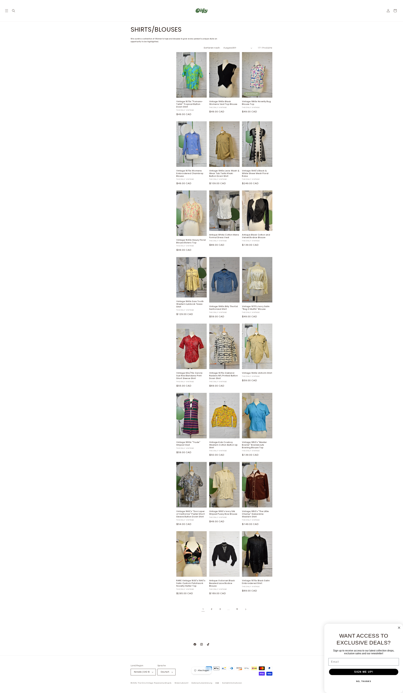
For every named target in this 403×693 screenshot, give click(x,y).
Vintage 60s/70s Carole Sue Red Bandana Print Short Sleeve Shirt (189, 376)
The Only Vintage (145, 683)
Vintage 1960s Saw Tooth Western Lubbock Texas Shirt (190, 304)
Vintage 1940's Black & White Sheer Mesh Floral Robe (255, 174)
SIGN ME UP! (363, 671)
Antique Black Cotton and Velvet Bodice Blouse (256, 236)
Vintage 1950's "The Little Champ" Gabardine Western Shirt (255, 514)
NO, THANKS (363, 681)
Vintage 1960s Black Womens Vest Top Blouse (223, 103)
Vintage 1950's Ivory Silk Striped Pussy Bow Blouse (223, 512)
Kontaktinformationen (232, 683)
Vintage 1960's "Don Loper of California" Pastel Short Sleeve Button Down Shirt (190, 514)
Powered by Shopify (163, 683)
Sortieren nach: (212, 48)
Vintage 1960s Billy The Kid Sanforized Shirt (223, 308)
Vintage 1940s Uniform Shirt (257, 373)
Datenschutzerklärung (201, 683)
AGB (217, 683)
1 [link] (203, 609)
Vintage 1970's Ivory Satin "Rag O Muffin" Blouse (256, 308)
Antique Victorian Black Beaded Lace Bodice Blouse (222, 583)
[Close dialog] (399, 627)
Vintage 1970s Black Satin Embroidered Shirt (256, 582)
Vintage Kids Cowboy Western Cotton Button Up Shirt (223, 445)
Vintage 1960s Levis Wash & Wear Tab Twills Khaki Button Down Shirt (224, 174)
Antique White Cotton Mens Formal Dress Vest (224, 236)
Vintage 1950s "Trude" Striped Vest (188, 443)
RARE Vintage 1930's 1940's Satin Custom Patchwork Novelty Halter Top (190, 583)
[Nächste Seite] (245, 609)
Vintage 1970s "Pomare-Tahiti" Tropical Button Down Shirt (189, 104)
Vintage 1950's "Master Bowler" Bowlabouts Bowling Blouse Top (254, 445)
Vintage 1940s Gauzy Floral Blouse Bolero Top (191, 241)
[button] (6, 10)
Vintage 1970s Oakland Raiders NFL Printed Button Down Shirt (223, 376)
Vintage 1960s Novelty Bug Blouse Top (256, 103)
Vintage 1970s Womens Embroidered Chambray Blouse (189, 174)
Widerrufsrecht (181, 683)
